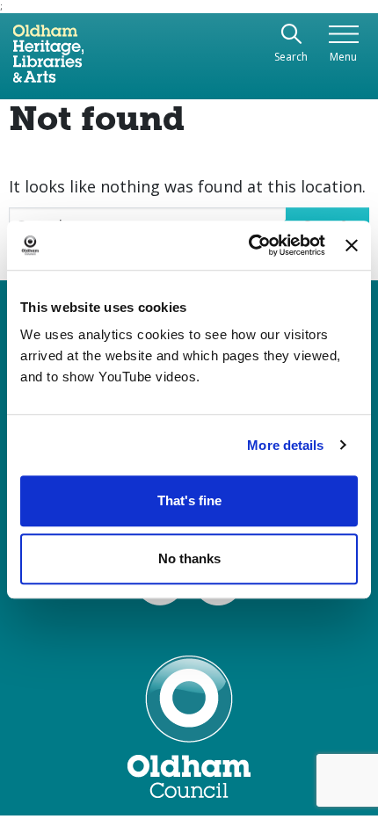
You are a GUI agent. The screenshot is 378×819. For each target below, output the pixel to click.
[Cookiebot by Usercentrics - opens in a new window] (248, 245)
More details (285, 445)
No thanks (189, 558)
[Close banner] (351, 245)
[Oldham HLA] (48, 60)
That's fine (189, 500)
